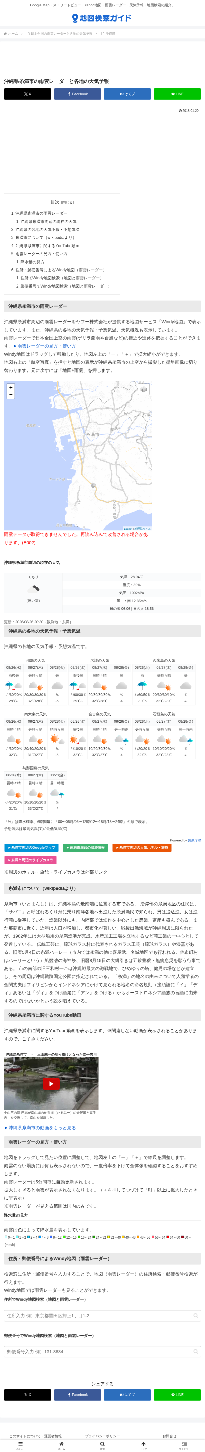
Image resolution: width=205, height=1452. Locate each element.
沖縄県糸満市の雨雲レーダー (42, 213)
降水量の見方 (32, 262)
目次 (55, 201)
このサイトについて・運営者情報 (35, 1436)
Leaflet (128, 528)
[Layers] (143, 389)
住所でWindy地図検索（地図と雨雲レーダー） (62, 278)
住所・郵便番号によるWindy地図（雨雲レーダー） (61, 270)
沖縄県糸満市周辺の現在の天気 (48, 221)
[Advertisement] (102, 60)
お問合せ (169, 1436)
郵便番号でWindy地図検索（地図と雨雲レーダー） (66, 286)
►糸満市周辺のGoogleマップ (31, 847)
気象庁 (193, 840)
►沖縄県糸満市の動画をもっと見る (40, 1127)
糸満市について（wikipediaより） (46, 237)
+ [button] (10, 387)
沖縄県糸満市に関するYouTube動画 (48, 245)
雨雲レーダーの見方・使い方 (42, 253)
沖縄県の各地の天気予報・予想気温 (48, 229)
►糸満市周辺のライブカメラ (30, 860)
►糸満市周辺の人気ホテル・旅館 (142, 847)
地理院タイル (142, 528)
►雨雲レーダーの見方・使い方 (44, 345)
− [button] (10, 395)
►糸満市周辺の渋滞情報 (85, 847)
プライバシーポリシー (102, 1436)
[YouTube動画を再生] (51, 1083)
